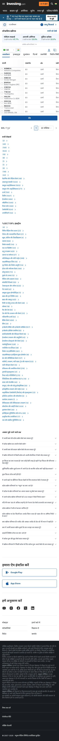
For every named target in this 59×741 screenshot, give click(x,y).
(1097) (7, 196)
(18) (6, 306)
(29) (5, 324)
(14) (14, 379)
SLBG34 (7, 74)
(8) (3, 158)
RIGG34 (9, 107)
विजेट (4, 634)
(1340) (7, 203)
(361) (11, 351)
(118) (4, 172)
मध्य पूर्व (40, 10)
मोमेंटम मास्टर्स (9, 37)
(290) (7, 206)
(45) (10, 296)
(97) (9, 255)
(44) (4, 175)
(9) (13, 396)
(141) (9, 248)
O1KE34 (7, 88)
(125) (9, 282)
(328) (9, 344)
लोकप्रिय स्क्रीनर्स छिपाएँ (28, 44)
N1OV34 (7, 102)
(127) (12, 358)
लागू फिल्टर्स (47, 24)
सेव (29, 118)
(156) (5, 192)
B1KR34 (11, 84)
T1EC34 (9, 93)
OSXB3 (10, 112)
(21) (13, 234)
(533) (17, 362)
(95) (13, 341)
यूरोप (32, 10)
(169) (10, 279)
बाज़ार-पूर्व (14, 10)
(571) (12, 189)
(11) (11, 293)
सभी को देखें (52, 31)
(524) (4, 151)
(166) (12, 269)
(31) (9, 372)
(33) (13, 313)
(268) (13, 258)
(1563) (11, 185)
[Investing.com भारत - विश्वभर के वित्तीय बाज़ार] (16, 4)
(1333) (10, 182)
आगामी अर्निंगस (29, 37)
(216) (13, 368)
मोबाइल (5, 622)
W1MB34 (12, 69)
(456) (8, 320)
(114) (8, 244)
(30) (8, 410)
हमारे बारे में (36, 622)
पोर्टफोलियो (6, 628)
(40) (9, 382)
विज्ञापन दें (35, 628)
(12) (8, 275)
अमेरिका (24, 10)
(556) (6, 241)
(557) (16, 327)
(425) (8, 251)
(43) (13, 337)
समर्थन (34, 634)
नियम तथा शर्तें (6, 708)
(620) (11, 286)
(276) (11, 375)
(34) (13, 389)
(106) (4, 148)
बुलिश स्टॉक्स (46, 37)
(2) (3, 141)
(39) (14, 386)
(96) (14, 413)
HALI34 (11, 98)
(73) (7, 272)
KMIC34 (10, 79)
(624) (7, 209)
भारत (5, 10)
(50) (9, 317)
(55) (7, 310)
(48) (12, 179)
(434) (12, 406)
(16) (3, 154)
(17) (11, 417)
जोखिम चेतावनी (7, 725)
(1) (3, 161)
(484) (7, 199)
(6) (3, 168)
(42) (6, 289)
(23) (11, 231)
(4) (3, 227)
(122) (7, 213)
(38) (10, 348)
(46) (4, 144)
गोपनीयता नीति (6, 717)
